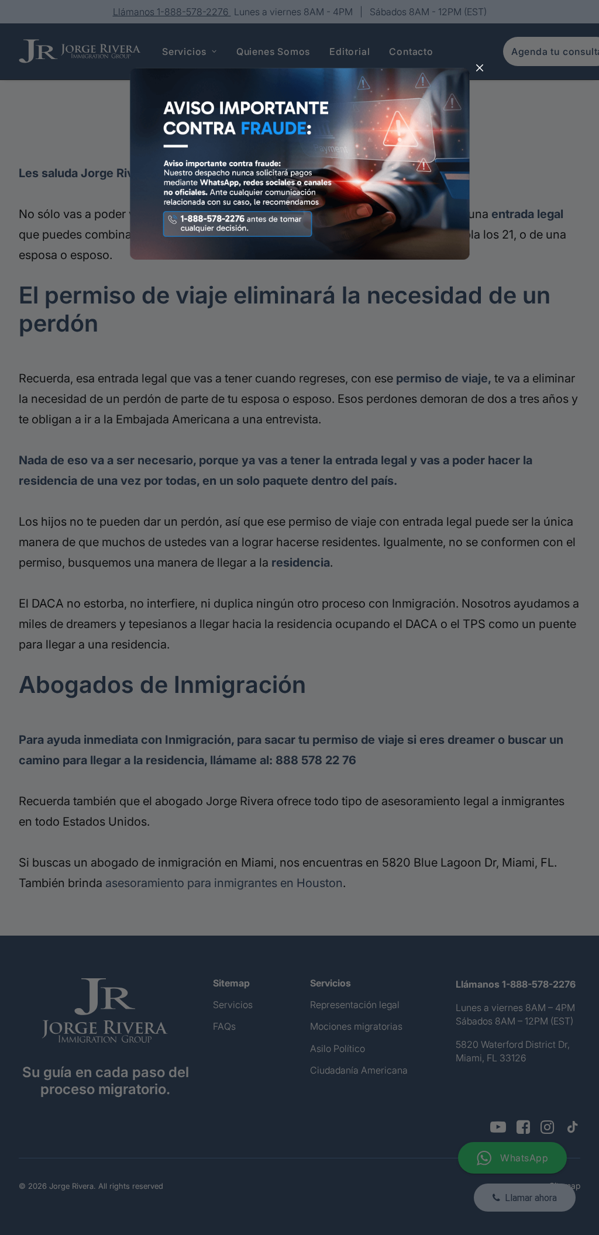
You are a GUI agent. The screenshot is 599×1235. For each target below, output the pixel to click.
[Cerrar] (479, 68)
